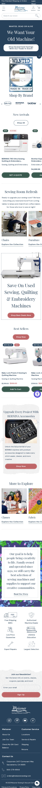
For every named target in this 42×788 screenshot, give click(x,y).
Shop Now (21, 337)
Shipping (25, 744)
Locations (26, 734)
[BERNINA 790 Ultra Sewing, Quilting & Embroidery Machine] (16, 142)
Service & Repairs (29, 739)
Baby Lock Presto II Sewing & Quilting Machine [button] (14, 374)
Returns (25, 749)
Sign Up (21, 694)
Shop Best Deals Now (21, 315)
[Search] (37, 16)
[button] (4, 9)
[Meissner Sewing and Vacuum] (21, 9)
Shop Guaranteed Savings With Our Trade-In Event (21, 48)
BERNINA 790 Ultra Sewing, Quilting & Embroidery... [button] (13, 160)
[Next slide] (40, 104)
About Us (6, 734)
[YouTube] (25, 720)
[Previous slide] (2, 104)
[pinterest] (17, 720)
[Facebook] (33, 720)
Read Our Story (21, 594)
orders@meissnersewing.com (19, 776)
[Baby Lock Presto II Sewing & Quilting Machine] (16, 356)
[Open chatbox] (37, 783)
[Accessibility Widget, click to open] (37, 394)
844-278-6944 (13, 769)
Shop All (21, 123)
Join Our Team (8, 739)
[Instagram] (9, 720)
